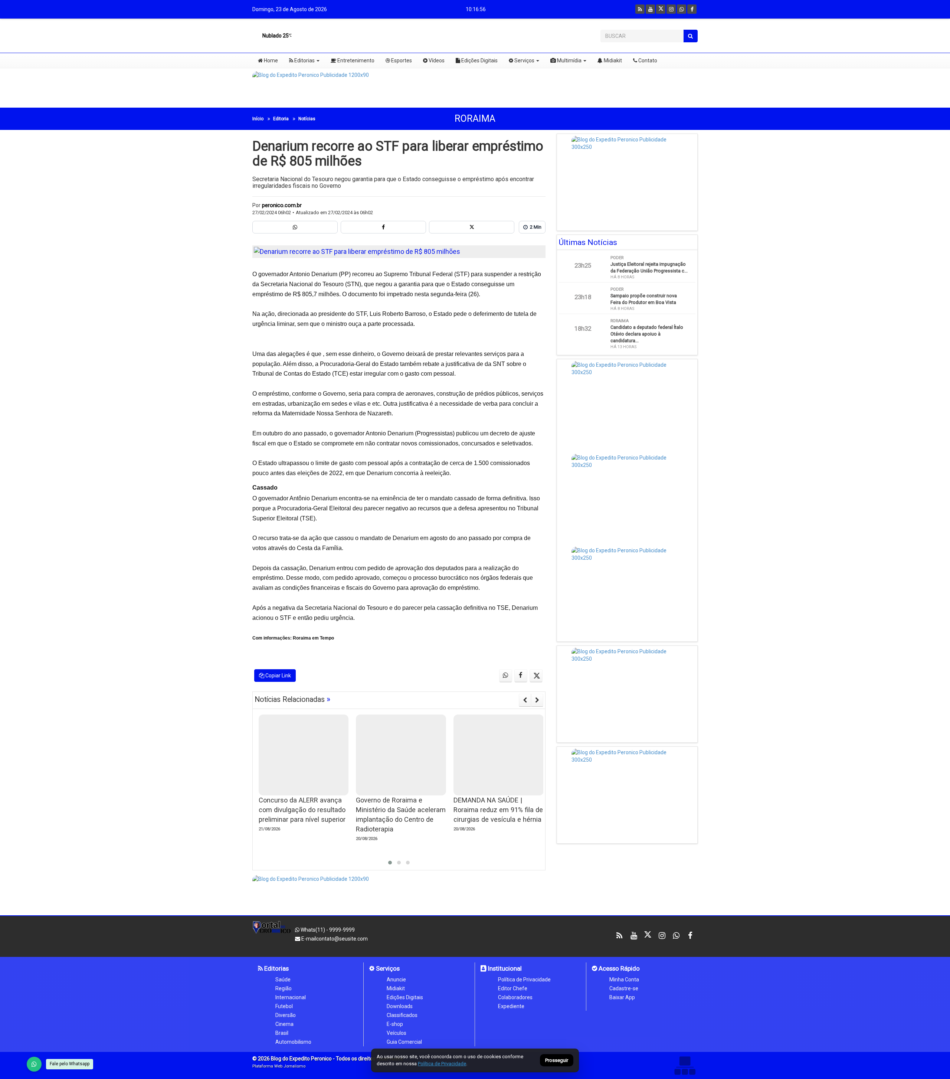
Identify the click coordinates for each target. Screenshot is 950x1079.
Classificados (402, 1015)
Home (270, 60)
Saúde (283, 979)
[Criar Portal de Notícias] (685, 1065)
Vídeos (436, 60)
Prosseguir (556, 1060)
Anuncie (396, 979)
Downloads (400, 1006)
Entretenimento (355, 60)
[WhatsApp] (34, 1064)
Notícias (306, 118)
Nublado (275, 36)
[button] (390, 862)
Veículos (396, 1033)
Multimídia (569, 60)
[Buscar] (690, 36)
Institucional (504, 968)
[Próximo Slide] (537, 700)
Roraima (475, 118)
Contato (647, 60)
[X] (660, 9)
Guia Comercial (404, 1042)
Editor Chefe (512, 988)
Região (283, 988)
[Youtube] (650, 9)
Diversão (285, 1015)
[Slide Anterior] (525, 700)
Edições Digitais (479, 60)
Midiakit (612, 60)
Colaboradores (515, 997)
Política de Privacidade (524, 979)
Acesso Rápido (618, 968)
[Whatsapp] (681, 9)
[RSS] (640, 9)
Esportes (401, 60)
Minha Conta (624, 979)
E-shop (395, 1024)
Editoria (281, 118)
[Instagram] (671, 9)
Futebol (284, 1006)
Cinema (284, 1024)
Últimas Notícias (588, 242)
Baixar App (622, 997)
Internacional (290, 997)
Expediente (511, 1006)
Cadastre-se (623, 988)
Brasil (281, 1033)
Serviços (523, 60)
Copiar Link (277, 676)
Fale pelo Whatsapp (69, 1063)
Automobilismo (293, 1042)
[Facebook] (692, 9)
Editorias (304, 60)
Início (257, 118)
